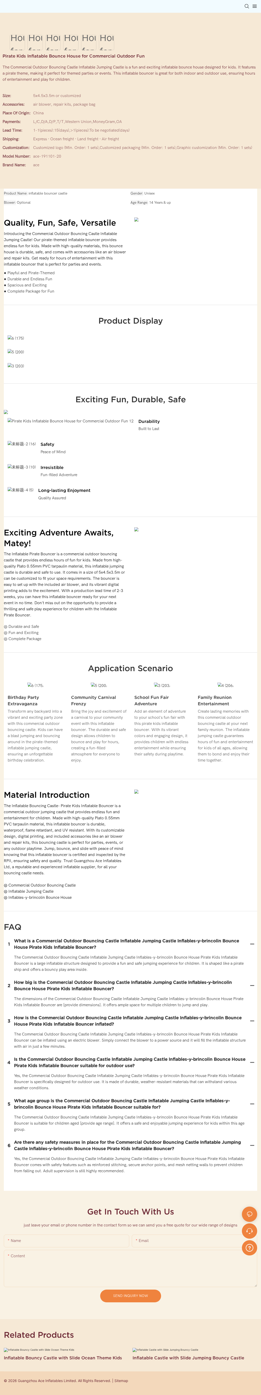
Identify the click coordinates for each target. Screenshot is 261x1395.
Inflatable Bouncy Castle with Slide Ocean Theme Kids (63, 1357)
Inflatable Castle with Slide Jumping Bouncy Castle (188, 1357)
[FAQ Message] (249, 1247)
